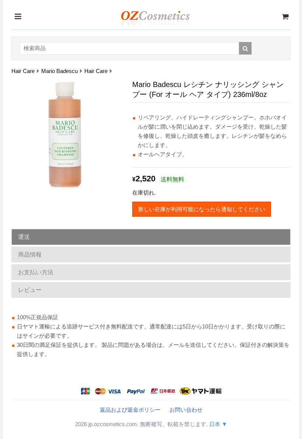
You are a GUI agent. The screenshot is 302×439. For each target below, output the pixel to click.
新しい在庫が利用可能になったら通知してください (201, 209)
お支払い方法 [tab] (35, 272)
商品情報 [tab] (30, 254)
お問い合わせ (186, 410)
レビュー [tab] (30, 290)
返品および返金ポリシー (130, 410)
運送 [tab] (24, 237)
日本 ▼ (218, 424)
